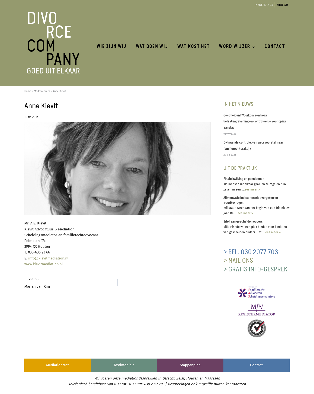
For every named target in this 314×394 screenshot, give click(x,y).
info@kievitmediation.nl (48, 258)
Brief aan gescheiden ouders (243, 221)
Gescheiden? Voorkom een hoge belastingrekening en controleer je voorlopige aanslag (254, 122)
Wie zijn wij (111, 46)
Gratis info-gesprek (258, 269)
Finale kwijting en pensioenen (243, 179)
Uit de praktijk (240, 168)
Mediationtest (57, 365)
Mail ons (240, 260)
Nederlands (264, 5)
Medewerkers (42, 91)
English (282, 5)
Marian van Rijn (37, 283)
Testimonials (123, 365)
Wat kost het (193, 46)
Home (27, 91)
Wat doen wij (152, 46)
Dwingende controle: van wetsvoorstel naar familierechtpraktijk (253, 146)
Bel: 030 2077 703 (253, 252)
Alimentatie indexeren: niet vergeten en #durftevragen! (250, 200)
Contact (274, 46)
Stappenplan (190, 365)
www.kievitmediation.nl (43, 264)
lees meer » (252, 189)
